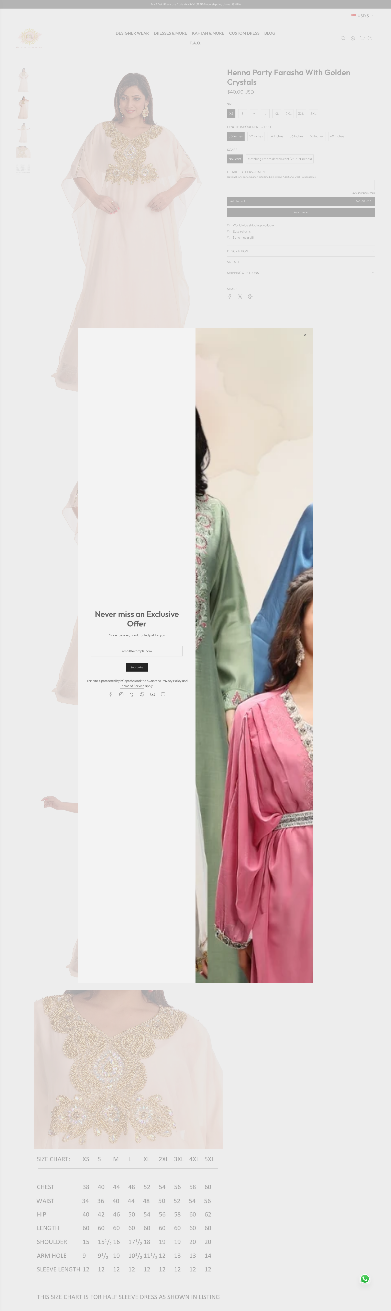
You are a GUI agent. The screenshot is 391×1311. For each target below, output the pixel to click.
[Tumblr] (132, 694)
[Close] (305, 335)
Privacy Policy (171, 681)
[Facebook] (111, 694)
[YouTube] (152, 694)
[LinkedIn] (163, 694)
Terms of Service (132, 686)
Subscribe (137, 667)
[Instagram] (121, 694)
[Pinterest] (142, 694)
